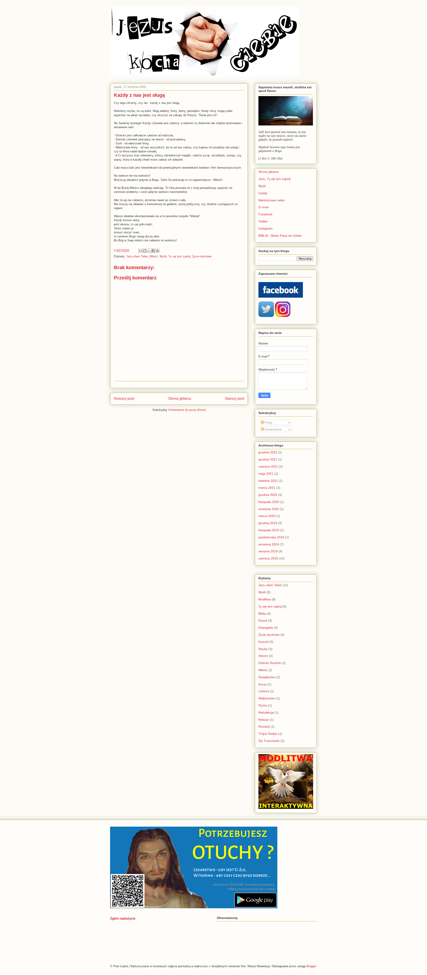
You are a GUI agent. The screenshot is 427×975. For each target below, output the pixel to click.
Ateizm (263, 656)
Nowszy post (124, 398)
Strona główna (179, 398)
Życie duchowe (201, 256)
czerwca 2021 (268, 466)
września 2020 (268, 509)
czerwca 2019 (268, 558)
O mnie (263, 207)
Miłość (153, 256)
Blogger (311, 966)
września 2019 (268, 544)
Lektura (263, 691)
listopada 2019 (268, 530)
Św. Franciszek (269, 741)
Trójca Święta (267, 733)
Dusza (262, 620)
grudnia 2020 (267, 495)
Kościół (263, 642)
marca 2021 (266, 487)
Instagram (265, 228)
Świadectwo (266, 677)
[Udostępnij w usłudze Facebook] (153, 250)
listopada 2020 (268, 502)
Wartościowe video (271, 200)
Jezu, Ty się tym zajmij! (274, 179)
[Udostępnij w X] (149, 250)
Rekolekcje (266, 712)
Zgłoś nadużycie (122, 918)
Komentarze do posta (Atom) (187, 410)
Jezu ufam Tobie (137, 256)
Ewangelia (265, 627)
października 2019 (271, 537)
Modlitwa (264, 599)
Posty (268, 422)
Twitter (263, 221)
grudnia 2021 (267, 459)
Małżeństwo (266, 698)
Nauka (263, 649)
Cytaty (262, 193)
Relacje (263, 719)
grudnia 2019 (267, 523)
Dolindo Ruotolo (269, 663)
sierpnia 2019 (268, 551)
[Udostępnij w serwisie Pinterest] (157, 250)
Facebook (265, 214)
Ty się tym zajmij (179, 256)
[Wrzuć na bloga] (145, 250)
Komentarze (273, 429)
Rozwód (264, 726)
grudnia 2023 (267, 452)
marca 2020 (266, 516)
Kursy (262, 684)
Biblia (262, 613)
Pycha (262, 705)
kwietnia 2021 (268, 480)
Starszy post (234, 398)
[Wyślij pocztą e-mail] (140, 250)
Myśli (163, 256)
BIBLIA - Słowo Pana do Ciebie (280, 235)
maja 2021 (265, 473)
